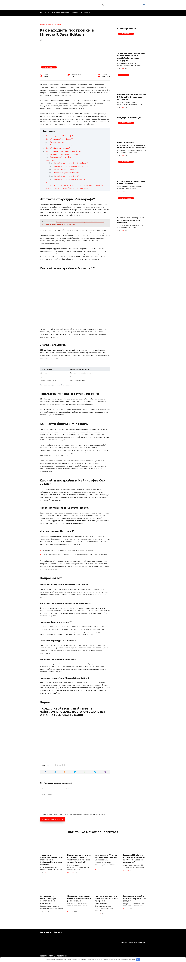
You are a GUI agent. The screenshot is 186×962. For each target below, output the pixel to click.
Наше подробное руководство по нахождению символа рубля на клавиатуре (131, 144)
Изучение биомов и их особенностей (64, 154)
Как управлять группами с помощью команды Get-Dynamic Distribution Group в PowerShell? (79, 858)
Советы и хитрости (60, 13)
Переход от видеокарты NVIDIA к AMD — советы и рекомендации (79, 898)
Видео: (48, 183)
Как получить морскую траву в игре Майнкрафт (131, 182)
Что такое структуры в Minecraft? (66, 173)
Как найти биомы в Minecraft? (58, 148)
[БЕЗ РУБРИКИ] (131, 91)
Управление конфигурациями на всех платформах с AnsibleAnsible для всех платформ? (131, 57)
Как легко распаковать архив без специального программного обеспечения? (106, 899)
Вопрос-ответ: (51, 160)
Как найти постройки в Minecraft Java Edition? (71, 163)
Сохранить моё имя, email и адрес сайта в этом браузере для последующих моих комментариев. (74, 814)
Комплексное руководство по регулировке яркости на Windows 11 (131, 220)
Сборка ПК (44, 13)
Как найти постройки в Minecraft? (59, 139)
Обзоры (75, 13)
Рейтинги (85, 13)
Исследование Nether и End (60, 157)
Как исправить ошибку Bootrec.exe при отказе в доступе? (134, 898)
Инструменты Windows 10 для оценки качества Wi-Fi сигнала (106, 857)
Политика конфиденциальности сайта (133, 942)
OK (138, 959)
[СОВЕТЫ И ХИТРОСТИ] (131, 49)
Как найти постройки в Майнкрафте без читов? (65, 151)
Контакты (58, 932)
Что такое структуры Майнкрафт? (59, 136)
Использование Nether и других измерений (66, 145)
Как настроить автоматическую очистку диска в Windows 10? (48, 899)
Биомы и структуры (57, 142)
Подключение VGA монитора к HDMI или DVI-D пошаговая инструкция (131, 97)
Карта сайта (45, 932)
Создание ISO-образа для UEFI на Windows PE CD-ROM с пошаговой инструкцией (134, 858)
